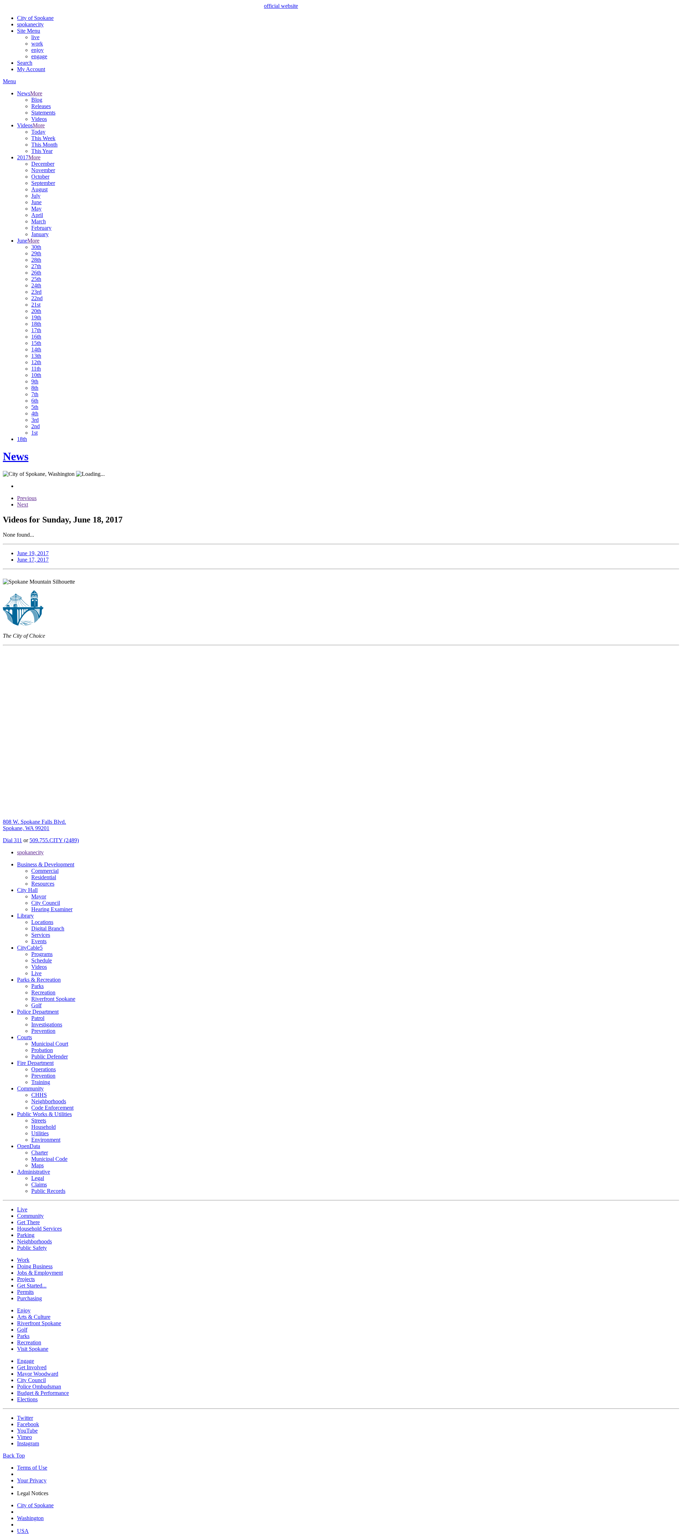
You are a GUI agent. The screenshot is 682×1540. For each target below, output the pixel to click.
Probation (42, 1050)
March (38, 221)
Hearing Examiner (51, 909)
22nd (37, 298)
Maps (37, 1165)
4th (34, 413)
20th (36, 311)
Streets (38, 1120)
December (42, 164)
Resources (42, 884)
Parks (37, 986)
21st (35, 305)
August (39, 189)
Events (39, 941)
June (36, 202)
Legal (37, 1178)
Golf (36, 1005)
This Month (44, 145)
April (37, 215)
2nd (35, 426)
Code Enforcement (52, 1108)
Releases (41, 106)
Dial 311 (12, 840)
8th (34, 388)
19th (36, 317)
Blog (36, 100)
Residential (43, 877)
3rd (35, 420)
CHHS (39, 1095)
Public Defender (49, 1056)
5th (34, 407)
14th (36, 349)
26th (36, 273)
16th (36, 337)
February (41, 228)
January (40, 234)
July (35, 196)
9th (34, 381)
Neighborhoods (48, 1101)
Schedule (41, 960)
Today (38, 132)
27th (36, 266)
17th (36, 330)
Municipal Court (49, 1044)
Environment (45, 1140)
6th (34, 401)
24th (36, 285)
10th (36, 375)
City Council (45, 903)
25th (36, 279)
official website (281, 6)
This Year (42, 151)
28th (36, 260)
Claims (39, 1184)
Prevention (43, 1031)
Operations (43, 1069)
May (36, 209)
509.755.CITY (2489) (54, 840)
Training (40, 1082)
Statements (43, 113)
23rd (36, 292)
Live (36, 973)
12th (36, 362)
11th (36, 369)
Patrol (37, 1018)
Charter (39, 1152)
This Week (43, 138)
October (40, 177)
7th (34, 394)
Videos (39, 119)
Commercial (45, 871)
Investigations (46, 1024)
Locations (42, 922)
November (43, 170)
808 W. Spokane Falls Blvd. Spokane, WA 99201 (34, 825)
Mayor (38, 896)
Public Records (48, 1191)
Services (40, 935)
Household (43, 1127)
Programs (42, 954)
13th (36, 356)
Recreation (43, 992)
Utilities (40, 1133)
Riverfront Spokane (53, 999)
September (43, 183)
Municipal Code (49, 1159)
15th (36, 343)
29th (36, 253)
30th (36, 247)
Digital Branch (47, 928)
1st (34, 433)
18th (36, 324)
